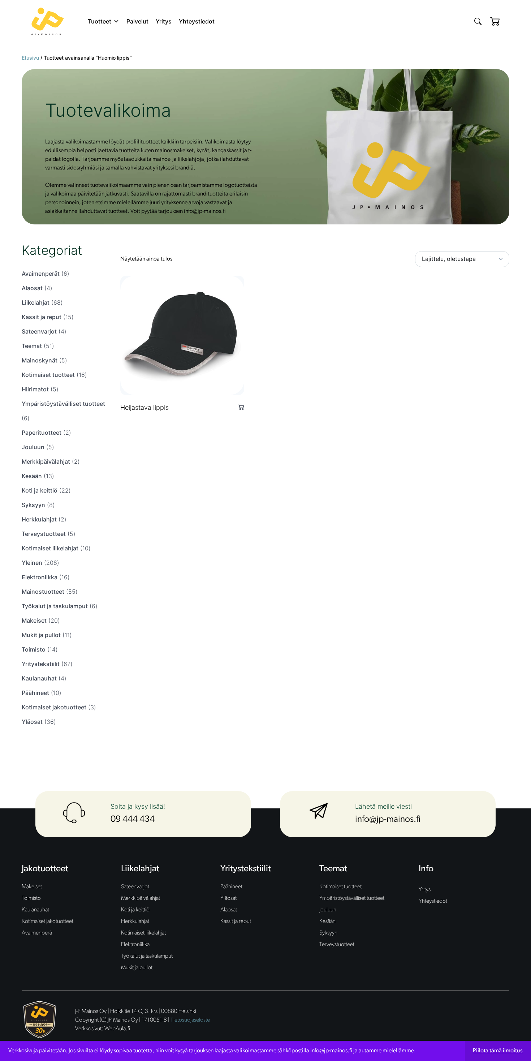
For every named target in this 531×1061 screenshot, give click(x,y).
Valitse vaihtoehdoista (238, 407)
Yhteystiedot (197, 21)
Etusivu (30, 58)
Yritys (164, 21)
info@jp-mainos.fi (387, 819)
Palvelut (137, 21)
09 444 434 (133, 819)
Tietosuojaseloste (190, 1020)
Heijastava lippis (144, 407)
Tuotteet (99, 21)
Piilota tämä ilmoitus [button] (498, 1051)
